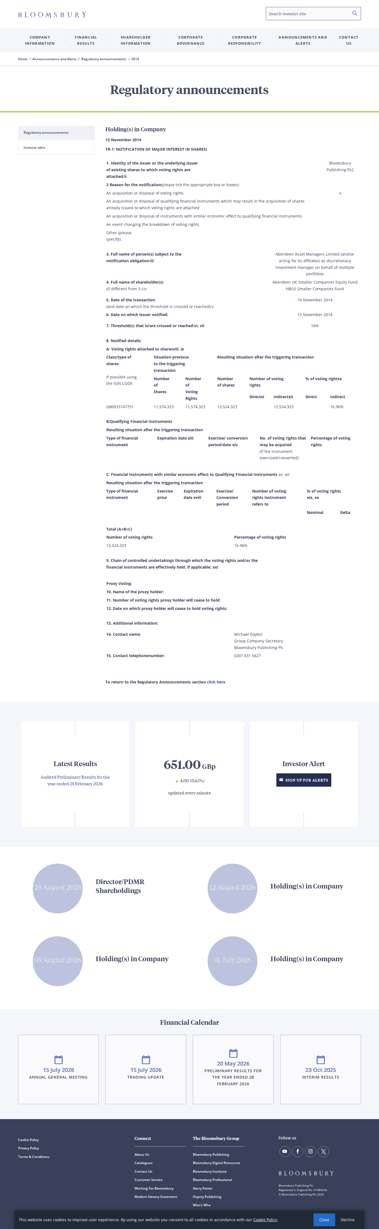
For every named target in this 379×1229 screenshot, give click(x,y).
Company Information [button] (40, 40)
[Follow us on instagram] (310, 1151)
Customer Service (149, 1179)
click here (216, 682)
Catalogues (144, 1162)
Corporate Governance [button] (191, 40)
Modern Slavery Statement (156, 1196)
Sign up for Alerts (306, 780)
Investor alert (34, 147)
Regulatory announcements (46, 132)
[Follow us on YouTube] (284, 1151)
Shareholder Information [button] (136, 40)
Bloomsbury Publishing (211, 1154)
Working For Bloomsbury (154, 1188)
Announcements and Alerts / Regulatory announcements (79, 59)
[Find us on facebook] (297, 1151)
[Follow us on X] (323, 1151)
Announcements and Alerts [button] (303, 40)
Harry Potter (203, 1188)
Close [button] (324, 1219)
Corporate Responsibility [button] (244, 40)
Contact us (348, 40)
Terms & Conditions (33, 1156)
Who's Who (202, 1205)
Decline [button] (348, 1219)
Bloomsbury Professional (212, 1179)
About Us (142, 1154)
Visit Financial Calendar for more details (189, 1060)
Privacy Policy (28, 1148)
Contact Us (143, 1171)
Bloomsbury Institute (210, 1171)
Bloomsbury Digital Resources (216, 1162)
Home (23, 59)
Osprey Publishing (207, 1196)
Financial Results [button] (86, 40)
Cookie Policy (265, 1219)
